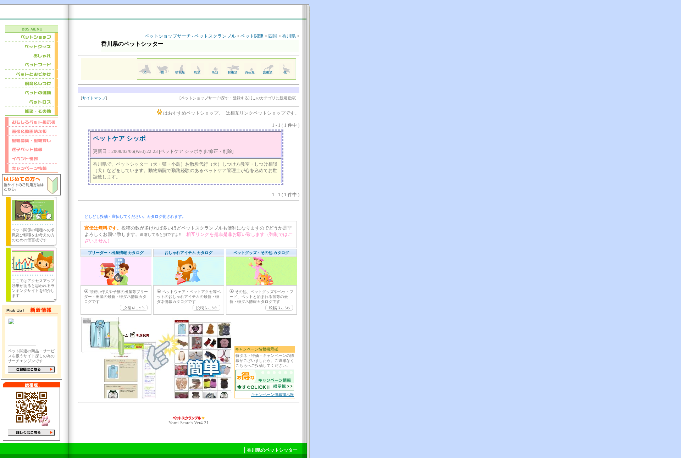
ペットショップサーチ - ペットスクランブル (190, 36)
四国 (272, 36)
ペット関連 (252, 36)
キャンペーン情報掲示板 (272, 395)
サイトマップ (94, 98)
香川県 (289, 36)
